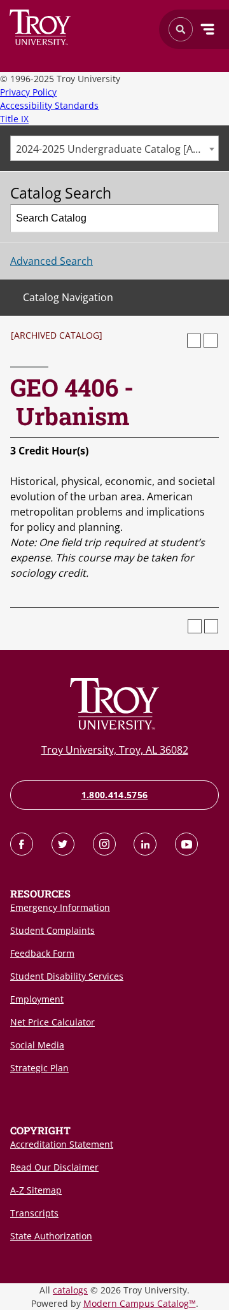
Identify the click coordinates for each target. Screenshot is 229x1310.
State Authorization (51, 1236)
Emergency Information (60, 907)
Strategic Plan (39, 1068)
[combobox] (114, 148)
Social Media (37, 1045)
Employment (37, 999)
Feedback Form (42, 953)
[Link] (21, 844)
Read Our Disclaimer (54, 1167)
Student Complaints (52, 930)
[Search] (205, 218)
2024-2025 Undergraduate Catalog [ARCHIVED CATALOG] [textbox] (117, 149)
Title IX (14, 119)
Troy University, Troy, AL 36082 (114, 750)
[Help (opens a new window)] (211, 341)
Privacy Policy (28, 92)
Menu (207, 29)
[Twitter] (63, 844)
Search (40, 27)
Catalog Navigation (68, 297)
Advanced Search (51, 261)
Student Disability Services (66, 976)
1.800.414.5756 (114, 795)
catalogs (70, 1290)
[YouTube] (186, 844)
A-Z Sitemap (36, 1190)
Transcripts (34, 1213)
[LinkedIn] (145, 844)
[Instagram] (104, 844)
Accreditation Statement (61, 1144)
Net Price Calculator (52, 1022)
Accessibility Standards (49, 105)
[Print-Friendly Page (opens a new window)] (194, 341)
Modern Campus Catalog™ (139, 1303)
